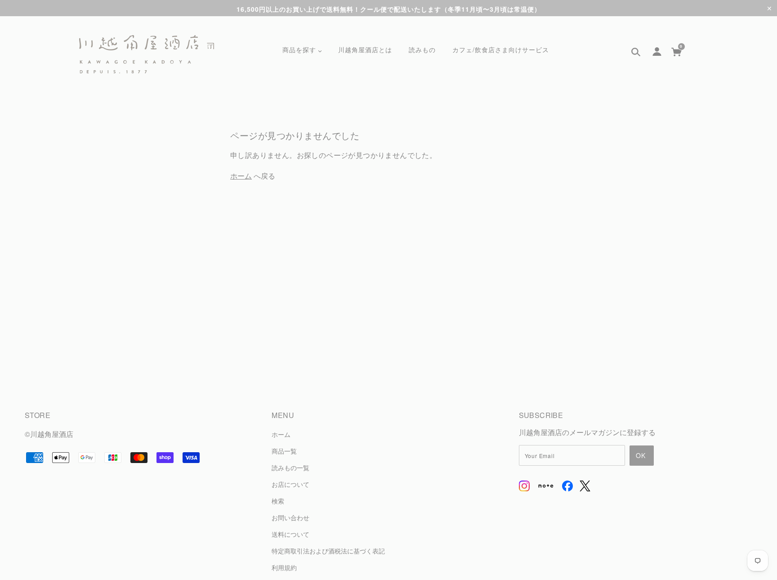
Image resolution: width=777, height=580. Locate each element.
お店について (290, 484)
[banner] (146, 54)
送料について (290, 534)
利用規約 (284, 567)
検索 (278, 500)
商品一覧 (284, 450)
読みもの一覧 (290, 467)
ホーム (241, 176)
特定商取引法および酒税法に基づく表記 (328, 550)
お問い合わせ (290, 517)
